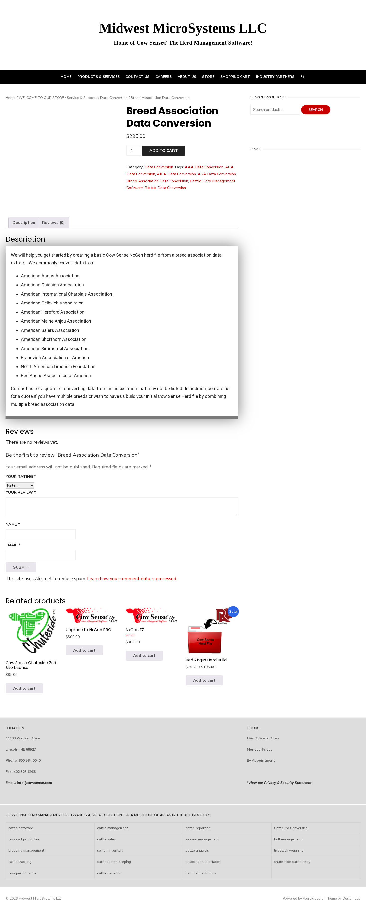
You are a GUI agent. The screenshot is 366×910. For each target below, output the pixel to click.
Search (315, 109)
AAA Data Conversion (204, 167)
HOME (66, 76)
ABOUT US (187, 76)
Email (13, 545)
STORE (208, 76)
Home (11, 97)
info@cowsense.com (34, 782)
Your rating (21, 476)
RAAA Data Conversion (165, 188)
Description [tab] (24, 222)
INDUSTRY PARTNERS (275, 76)
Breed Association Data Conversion (157, 181)
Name (13, 524)
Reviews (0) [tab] (53, 222)
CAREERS (163, 76)
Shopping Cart (235, 76)
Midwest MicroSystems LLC (183, 28)
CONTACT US (137, 76)
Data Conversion (114, 97)
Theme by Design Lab (343, 898)
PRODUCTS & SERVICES (98, 76)
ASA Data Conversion (217, 174)
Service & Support (82, 97)
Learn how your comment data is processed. (132, 579)
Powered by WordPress (301, 898)
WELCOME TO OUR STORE (41, 97)
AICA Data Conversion (176, 174)
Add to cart (163, 150)
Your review (21, 492)
